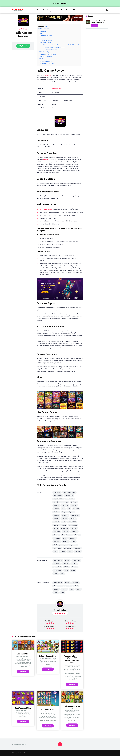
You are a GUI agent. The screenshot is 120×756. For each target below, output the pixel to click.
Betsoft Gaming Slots (47, 656)
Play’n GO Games (48, 709)
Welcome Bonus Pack (46, 209)
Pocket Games (75, 535)
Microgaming (73, 525)
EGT (63, 508)
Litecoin (74, 564)
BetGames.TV (70, 499)
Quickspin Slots (23, 654)
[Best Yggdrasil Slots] (23, 704)
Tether (73, 570)
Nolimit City (64, 528)
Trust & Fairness (49, 621)
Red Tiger (56, 541)
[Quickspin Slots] (23, 650)
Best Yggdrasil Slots (23, 708)
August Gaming (58, 499)
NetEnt (56, 528)
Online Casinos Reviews (50, 10)
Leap (63, 522)
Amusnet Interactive (69, 492)
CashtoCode (76, 560)
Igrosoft (56, 518)
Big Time (73, 502)
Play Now (22, 46)
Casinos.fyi (22, 752)
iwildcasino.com (56, 88)
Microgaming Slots (72, 706)
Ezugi (63, 512)
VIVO (55, 551)
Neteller (74, 567)
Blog (61, 10)
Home (38, 10)
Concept (56, 508)
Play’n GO (74, 531)
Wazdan (62, 551)
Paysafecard (57, 570)
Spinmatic (73, 545)
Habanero (65, 515)
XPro (70, 551)
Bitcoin (67, 560)
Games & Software (70, 621)
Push (64, 538)
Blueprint (56, 505)
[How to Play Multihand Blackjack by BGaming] (88, 24)
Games (68, 10)
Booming (65, 505)
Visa (62, 573)
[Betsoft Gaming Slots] (48, 652)
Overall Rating (60, 610)
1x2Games (57, 492)
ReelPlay (65, 541)
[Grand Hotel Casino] (60, 20)
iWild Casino (48, 75)
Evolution (76, 508)
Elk (69, 508)
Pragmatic (57, 538)
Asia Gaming (69, 495)
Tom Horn (77, 548)
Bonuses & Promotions (49, 626)
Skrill (66, 570)
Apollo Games (58, 495)
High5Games (75, 515)
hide (46, 26)
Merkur (64, 525)
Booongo (73, 505)
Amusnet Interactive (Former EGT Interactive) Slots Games (72, 659)
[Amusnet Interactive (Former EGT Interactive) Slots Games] (72, 652)
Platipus (65, 531)
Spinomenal (57, 548)
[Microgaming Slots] (72, 702)
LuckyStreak (72, 522)
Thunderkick (67, 548)
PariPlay (74, 528)
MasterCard (57, 567)
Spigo (65, 545)
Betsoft (45, 160)
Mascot (56, 525)
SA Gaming (57, 545)
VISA (62, 592)
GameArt (56, 515)
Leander (56, 522)
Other (74, 10)
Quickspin (72, 538)
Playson (56, 535)
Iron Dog (64, 518)
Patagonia (57, 531)
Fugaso (71, 512)
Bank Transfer (58, 560)
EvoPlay (56, 512)
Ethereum (65, 564)
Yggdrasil (77, 551)
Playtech (64, 535)
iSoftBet (73, 518)
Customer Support (70, 626)
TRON (55, 573)
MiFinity (66, 567)
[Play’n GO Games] (48, 705)
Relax (73, 541)
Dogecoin (56, 564)
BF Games (65, 502)
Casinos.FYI (17, 9)
